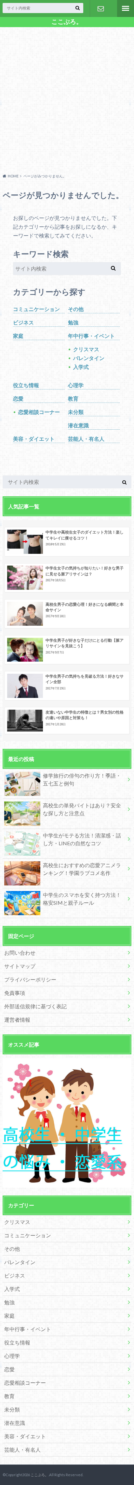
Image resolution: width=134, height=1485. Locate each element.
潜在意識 (78, 425)
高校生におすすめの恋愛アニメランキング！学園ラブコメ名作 (82, 869)
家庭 (18, 336)
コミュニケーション (36, 309)
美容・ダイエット (34, 439)
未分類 (76, 412)
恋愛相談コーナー (39, 412)
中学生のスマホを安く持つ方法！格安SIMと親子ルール (82, 899)
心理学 (76, 385)
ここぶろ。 (66, 21)
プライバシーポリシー (30, 979)
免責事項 (14, 993)
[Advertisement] (67, 99)
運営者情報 (17, 1019)
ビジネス (23, 322)
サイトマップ (19, 966)
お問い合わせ (101, 8)
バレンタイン (88, 358)
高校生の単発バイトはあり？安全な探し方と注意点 (82, 809)
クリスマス (86, 349)
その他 (76, 309)
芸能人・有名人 (86, 439)
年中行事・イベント (91, 336)
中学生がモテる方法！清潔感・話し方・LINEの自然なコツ (82, 839)
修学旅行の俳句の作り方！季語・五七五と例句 (82, 779)
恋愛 (18, 398)
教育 (73, 398)
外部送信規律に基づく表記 (35, 1006)
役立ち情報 (26, 385)
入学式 (81, 367)
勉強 (73, 322)
